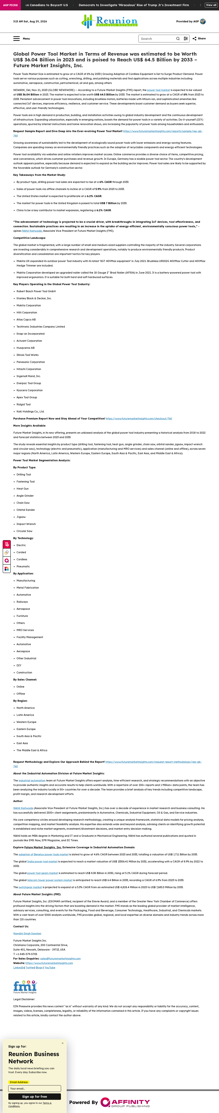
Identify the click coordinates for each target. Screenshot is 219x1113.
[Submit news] (6, 545)
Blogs (39, 967)
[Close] (62, 1043)
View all (211, 5)
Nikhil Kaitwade (32, 230)
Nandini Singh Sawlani (27, 933)
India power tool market (42, 861)
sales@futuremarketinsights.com (60, 958)
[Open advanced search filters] (186, 38)
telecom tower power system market (49, 880)
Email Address (19, 1082)
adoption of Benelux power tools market (44, 854)
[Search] (178, 38)
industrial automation (32, 780)
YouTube (49, 967)
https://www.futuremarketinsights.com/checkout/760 (139, 418)
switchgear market (30, 887)
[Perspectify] (6, 553)
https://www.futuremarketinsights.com (49, 963)
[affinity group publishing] (6, 561)
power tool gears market (42, 873)
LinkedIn (18, 967)
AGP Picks (10, 5)
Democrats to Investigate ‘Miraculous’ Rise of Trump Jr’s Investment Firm (134, 5)
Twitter (30, 967)
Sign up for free (34, 1097)
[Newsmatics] (6, 569)
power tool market (158, 90)
